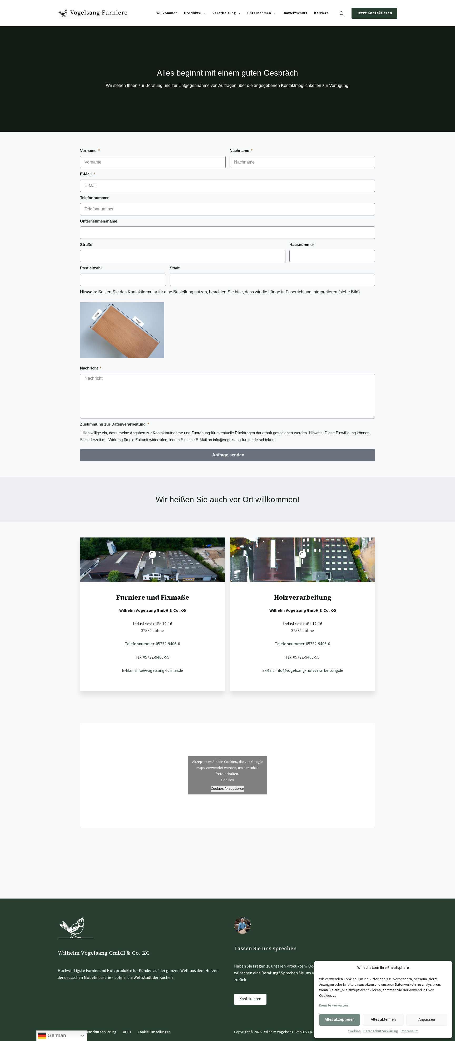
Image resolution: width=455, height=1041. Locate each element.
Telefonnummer (94, 197)
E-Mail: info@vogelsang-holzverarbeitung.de (302, 670)
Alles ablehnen (383, 1019)
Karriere (321, 13)
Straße (86, 244)
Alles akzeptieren (339, 1019)
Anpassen (426, 1019)
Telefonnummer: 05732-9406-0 (152, 644)
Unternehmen (259, 13)
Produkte (192, 13)
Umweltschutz (295, 13)
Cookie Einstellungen (154, 1032)
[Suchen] (342, 13)
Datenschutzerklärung (380, 1031)
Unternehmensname (98, 221)
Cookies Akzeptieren (227, 788)
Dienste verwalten (333, 1005)
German (56, 1035)
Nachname (240, 150)
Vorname (88, 150)
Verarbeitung (224, 13)
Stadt (175, 268)
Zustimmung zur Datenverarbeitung (113, 424)
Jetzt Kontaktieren (374, 13)
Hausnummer (301, 244)
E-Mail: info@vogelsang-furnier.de (152, 670)
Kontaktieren (250, 999)
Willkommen (166, 13)
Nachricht (89, 368)
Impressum (409, 1031)
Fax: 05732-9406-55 (152, 657)
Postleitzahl (91, 268)
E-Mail (86, 174)
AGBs (127, 1032)
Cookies (354, 1031)
